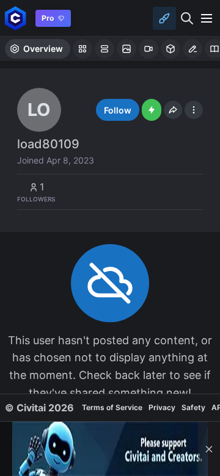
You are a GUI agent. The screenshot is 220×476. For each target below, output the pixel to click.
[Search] (187, 18)
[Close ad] (209, 449)
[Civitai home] (15, 18)
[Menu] (206, 18)
